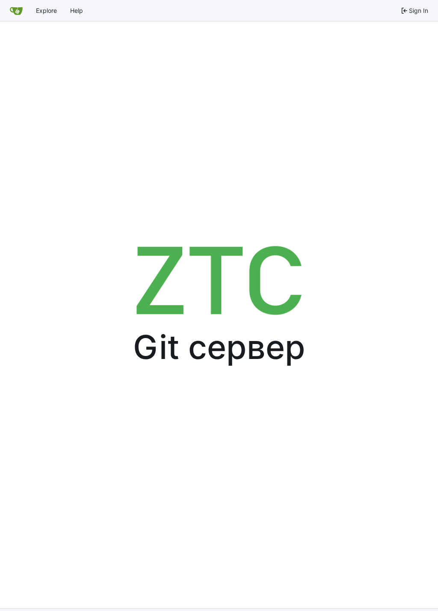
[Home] (16, 10)
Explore (46, 10)
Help (76, 10)
